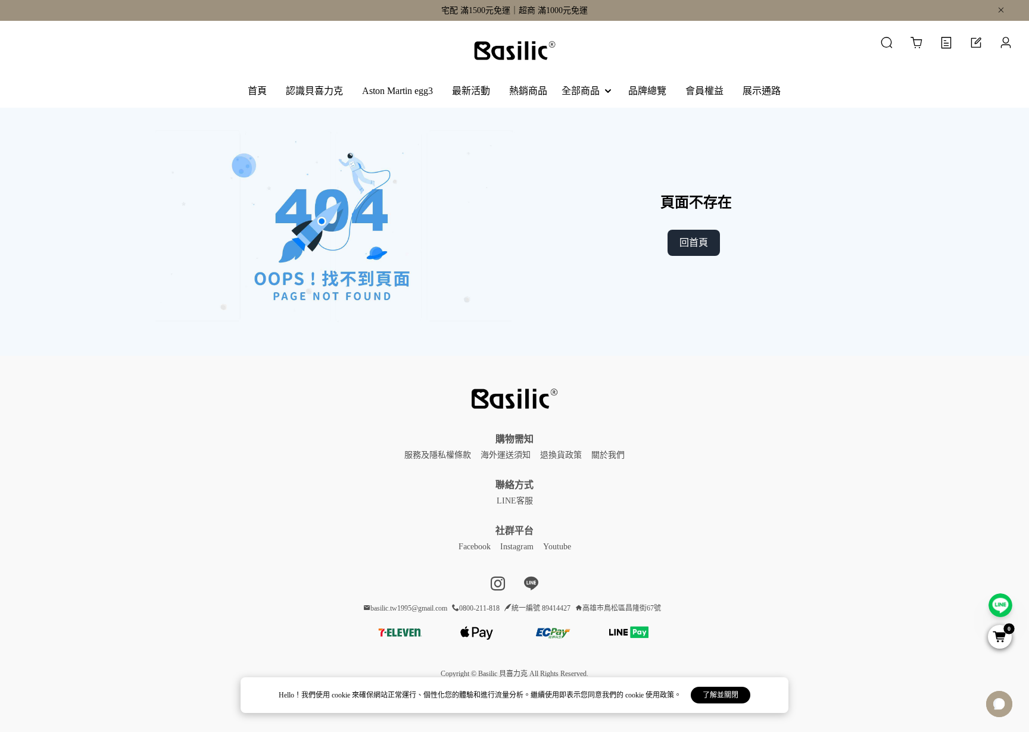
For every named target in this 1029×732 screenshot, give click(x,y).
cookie (342, 695)
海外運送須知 (506, 455)
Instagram (517, 546)
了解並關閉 (720, 695)
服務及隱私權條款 (437, 455)
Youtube (557, 546)
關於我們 (608, 455)
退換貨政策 (561, 455)
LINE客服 (515, 500)
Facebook (475, 546)
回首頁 (693, 242)
